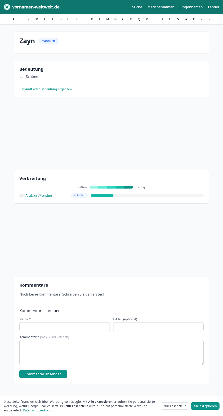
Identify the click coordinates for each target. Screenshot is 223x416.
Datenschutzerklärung (39, 410)
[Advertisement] (111, 134)
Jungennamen (191, 7)
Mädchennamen (160, 7)
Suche (137, 7)
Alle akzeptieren (205, 406)
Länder (214, 7)
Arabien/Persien (38, 195)
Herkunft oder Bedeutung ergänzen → (47, 89)
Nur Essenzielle (175, 406)
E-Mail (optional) (125, 319)
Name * (25, 319)
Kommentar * (44, 337)
